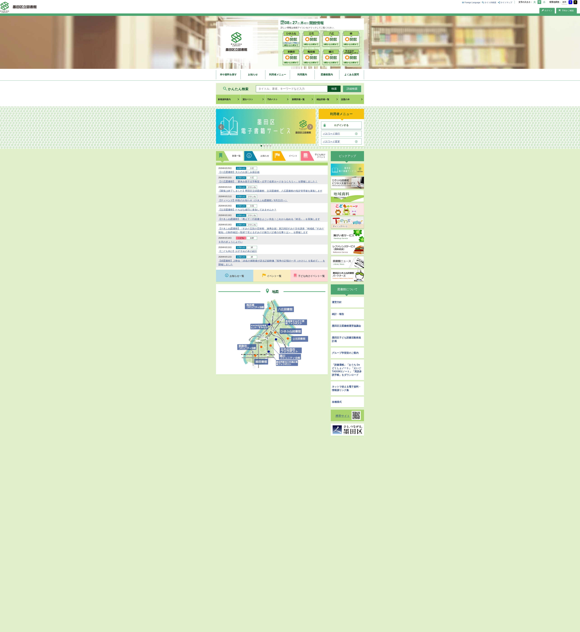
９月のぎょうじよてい (230, 242)
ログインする (341, 125)
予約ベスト (272, 99)
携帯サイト (342, 416)
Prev (221, 127)
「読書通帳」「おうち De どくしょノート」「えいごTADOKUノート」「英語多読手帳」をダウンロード (347, 369)
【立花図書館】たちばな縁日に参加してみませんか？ (247, 209)
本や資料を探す (228, 74)
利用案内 (302, 74)
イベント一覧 (274, 276)
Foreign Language (472, 2)
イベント (293, 156)
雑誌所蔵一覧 (323, 99)
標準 (564, 2)
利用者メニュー (277, 74)
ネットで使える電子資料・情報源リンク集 (346, 388)
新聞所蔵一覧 (298, 99)
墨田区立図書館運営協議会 (346, 326)
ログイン (548, 10)
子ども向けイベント (320, 155)
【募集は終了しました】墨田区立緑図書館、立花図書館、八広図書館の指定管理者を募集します (270, 191)
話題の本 (345, 99)
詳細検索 (352, 88)
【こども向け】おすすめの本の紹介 (237, 251)
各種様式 (337, 402)
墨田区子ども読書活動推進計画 (346, 339)
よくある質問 (351, 74)
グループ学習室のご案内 (345, 353)
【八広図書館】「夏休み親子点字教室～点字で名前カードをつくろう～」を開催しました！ (267, 181)
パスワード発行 (331, 134)
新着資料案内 (224, 99)
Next (310, 127)
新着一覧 (236, 156)
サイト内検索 (490, 2)
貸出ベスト (248, 99)
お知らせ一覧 (237, 276)
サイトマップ (506, 2)
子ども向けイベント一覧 (311, 276)
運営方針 (337, 302)
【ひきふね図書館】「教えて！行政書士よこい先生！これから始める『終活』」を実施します (269, 219)
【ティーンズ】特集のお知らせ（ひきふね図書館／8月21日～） (253, 200)
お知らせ (253, 74)
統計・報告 (338, 314)
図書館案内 (327, 74)
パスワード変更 (331, 141)
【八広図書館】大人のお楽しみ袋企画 (238, 172)
